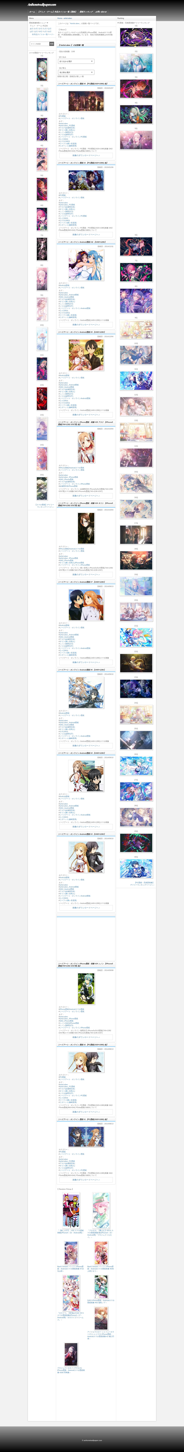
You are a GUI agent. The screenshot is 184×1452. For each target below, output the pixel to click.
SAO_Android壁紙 (67, 297)
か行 (36, 29)
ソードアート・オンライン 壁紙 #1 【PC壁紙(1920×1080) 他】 (83, 1119)
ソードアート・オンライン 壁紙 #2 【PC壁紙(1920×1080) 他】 (83, 1045)
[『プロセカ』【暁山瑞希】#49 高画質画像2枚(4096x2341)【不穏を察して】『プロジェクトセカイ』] (136, 457)
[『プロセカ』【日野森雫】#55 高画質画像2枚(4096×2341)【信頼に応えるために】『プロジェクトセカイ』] (136, 355)
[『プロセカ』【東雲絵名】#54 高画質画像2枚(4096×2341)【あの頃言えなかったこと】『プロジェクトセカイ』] (136, 37)
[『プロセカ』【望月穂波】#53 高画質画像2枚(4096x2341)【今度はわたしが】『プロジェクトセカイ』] (136, 791)
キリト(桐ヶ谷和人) (67, 130)
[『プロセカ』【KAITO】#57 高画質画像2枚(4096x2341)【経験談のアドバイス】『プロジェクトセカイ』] (136, 483)
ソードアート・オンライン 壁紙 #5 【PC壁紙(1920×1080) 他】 (83, 84)
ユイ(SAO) (64, 139)
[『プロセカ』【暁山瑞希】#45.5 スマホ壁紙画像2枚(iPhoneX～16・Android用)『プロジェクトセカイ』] (42, 339)
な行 (49, 29)
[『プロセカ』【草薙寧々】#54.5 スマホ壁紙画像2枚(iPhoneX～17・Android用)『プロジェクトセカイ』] (42, 69)
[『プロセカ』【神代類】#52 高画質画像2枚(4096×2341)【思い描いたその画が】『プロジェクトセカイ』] (136, 843)
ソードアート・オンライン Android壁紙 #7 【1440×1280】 (82, 582)
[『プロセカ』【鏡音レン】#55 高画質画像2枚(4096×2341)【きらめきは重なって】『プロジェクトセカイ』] (136, 663)
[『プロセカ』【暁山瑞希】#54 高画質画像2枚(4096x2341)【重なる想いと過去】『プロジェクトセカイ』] (136, 432)
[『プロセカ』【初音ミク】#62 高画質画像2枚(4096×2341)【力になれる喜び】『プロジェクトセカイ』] (136, 766)
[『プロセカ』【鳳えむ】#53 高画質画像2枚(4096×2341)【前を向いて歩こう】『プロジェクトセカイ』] (136, 637)
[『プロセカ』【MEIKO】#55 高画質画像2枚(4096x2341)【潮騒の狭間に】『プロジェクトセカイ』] (136, 246)
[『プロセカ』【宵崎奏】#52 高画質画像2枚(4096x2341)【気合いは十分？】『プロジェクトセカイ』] (136, 380)
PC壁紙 (63, 116)
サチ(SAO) (64, 732)
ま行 (36, 31)
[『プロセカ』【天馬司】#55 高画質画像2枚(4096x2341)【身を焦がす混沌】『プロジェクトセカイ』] (136, 560)
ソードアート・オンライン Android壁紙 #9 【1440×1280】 (82, 332)
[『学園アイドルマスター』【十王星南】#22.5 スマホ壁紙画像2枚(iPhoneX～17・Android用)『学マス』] (42, 458)
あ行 (31, 29)
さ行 (40, 29)
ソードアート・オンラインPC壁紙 (73, 137)
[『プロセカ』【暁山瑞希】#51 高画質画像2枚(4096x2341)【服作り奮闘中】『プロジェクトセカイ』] (136, 534)
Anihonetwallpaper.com (42, 4)
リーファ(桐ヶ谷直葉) (68, 144)
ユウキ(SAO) (65, 141)
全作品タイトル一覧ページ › (43, 34)
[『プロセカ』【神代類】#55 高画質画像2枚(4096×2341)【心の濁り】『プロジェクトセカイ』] (136, 714)
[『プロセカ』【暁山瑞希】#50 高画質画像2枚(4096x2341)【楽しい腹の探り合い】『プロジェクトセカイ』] (136, 612)
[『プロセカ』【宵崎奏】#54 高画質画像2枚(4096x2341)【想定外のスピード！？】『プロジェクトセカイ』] (136, 586)
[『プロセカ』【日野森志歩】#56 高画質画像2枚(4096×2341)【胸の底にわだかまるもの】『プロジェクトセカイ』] (136, 740)
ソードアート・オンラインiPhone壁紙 (75, 484)
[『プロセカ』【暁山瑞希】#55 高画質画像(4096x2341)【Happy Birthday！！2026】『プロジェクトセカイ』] (136, 140)
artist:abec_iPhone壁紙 (69, 477)
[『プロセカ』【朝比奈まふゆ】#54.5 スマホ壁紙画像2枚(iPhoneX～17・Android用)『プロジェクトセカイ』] (42, 429)
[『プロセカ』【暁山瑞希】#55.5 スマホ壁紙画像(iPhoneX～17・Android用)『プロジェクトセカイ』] (42, 279)
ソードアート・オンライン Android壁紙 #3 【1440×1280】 (82, 834)
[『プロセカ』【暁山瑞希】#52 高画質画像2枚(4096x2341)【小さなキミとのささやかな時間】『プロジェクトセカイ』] (136, 406)
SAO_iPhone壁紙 (66, 479)
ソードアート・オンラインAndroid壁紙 (75, 308)
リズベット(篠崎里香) (68, 146)
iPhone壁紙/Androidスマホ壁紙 (72, 468)
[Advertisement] (86, 938)
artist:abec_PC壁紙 (67, 126)
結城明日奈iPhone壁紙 (68, 486)
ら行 (45, 31)
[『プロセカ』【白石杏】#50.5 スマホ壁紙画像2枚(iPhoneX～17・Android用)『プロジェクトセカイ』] (42, 399)
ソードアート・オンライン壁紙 (72, 118)
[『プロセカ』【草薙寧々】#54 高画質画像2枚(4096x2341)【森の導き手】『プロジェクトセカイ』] (136, 114)
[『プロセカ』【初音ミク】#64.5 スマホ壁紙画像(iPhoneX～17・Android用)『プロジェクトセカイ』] (42, 99)
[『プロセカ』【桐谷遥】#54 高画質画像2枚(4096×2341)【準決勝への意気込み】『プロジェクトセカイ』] (136, 817)
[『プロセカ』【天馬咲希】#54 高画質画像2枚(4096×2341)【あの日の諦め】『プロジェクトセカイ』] (136, 329)
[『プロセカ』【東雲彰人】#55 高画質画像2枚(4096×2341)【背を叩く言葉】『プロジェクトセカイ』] (136, 88)
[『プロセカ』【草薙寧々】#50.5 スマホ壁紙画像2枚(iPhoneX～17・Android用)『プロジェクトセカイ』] (42, 369)
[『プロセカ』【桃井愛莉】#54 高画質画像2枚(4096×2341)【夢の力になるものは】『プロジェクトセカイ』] (136, 272)
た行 (45, 29)
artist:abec (64, 124)
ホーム (32, 11)
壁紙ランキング (86, 11)
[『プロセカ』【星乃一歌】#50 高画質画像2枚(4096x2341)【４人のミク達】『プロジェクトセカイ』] (136, 868)
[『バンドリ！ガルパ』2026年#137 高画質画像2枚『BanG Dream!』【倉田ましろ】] (136, 300)
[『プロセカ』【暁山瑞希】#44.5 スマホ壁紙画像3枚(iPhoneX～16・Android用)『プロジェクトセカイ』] (42, 249)
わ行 (49, 31)
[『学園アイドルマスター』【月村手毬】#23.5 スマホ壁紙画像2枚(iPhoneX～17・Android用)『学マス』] (42, 159)
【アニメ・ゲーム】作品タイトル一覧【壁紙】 (57, 11)
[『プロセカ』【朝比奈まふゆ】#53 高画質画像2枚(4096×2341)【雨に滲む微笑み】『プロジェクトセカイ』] (136, 689)
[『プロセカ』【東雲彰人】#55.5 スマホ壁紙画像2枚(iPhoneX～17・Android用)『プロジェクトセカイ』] (42, 189)
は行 (31, 31)
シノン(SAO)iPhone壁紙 (69, 1023)
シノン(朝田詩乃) (66, 132)
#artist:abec (74, 23)
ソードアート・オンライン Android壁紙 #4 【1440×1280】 (82, 753)
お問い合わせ (101, 11)
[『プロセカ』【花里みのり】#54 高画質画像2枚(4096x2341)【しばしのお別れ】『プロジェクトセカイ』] (136, 509)
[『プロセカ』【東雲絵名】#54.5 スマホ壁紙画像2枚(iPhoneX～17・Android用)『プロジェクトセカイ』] (42, 129)
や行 (40, 31)
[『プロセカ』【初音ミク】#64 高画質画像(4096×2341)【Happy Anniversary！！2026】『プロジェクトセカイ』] (136, 63)
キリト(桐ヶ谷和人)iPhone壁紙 (72, 563)
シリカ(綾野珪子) (66, 135)
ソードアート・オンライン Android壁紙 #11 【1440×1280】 (82, 242)
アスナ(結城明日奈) (67, 128)
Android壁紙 (64, 285)
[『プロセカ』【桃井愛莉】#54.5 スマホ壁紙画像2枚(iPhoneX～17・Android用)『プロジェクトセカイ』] (42, 219)
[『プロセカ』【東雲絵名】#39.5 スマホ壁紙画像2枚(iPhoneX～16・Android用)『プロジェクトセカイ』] (42, 309)
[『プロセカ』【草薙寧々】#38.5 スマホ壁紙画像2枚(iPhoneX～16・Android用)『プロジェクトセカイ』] (42, 488)
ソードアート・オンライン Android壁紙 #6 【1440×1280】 (82, 670)
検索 (51, 44)
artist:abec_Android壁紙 (69, 295)
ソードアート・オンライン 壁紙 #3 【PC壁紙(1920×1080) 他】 (83, 163)
